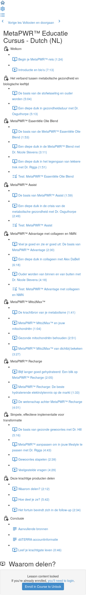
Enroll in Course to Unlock (43, 586)
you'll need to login (61, 580)
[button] (2, 4)
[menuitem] (2, 10)
